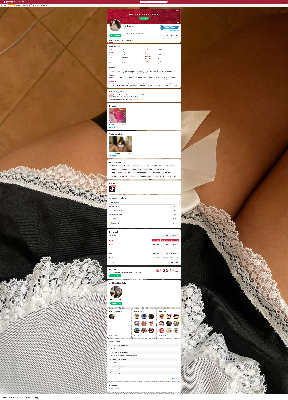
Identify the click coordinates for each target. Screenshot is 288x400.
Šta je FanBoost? (174, 30)
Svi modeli (3, 5)
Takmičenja (35, 5)
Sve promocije (26, 5)
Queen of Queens (137, 94)
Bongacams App (45, 5)
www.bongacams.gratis (19, 394)
